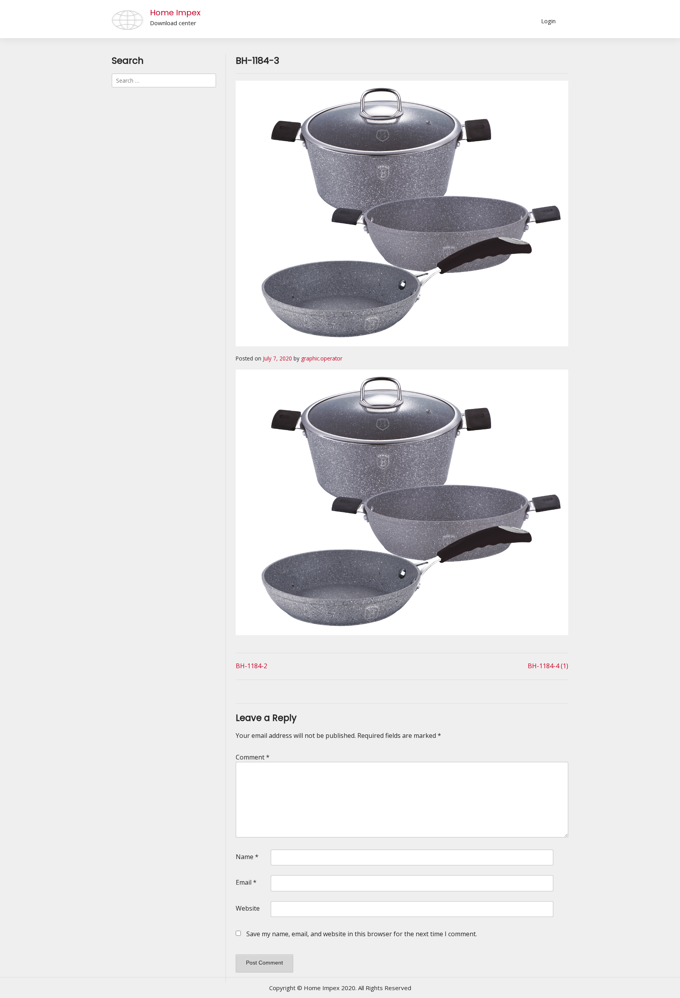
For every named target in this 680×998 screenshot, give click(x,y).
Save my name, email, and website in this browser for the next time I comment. (361, 934)
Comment (253, 757)
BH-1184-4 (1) (548, 666)
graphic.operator (321, 358)
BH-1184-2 (251, 666)
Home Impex (175, 12)
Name (247, 856)
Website (248, 908)
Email (246, 882)
